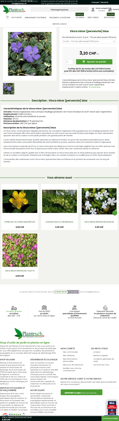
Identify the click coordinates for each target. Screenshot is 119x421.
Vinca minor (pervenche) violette (20, 271)
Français (95, 2)
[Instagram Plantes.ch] (99, 392)
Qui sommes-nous (101, 365)
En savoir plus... (95, 87)
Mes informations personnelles (70, 360)
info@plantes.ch (19, 3)
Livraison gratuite (14, 311)
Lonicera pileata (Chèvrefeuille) (59, 222)
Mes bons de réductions (73, 365)
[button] (14, 17)
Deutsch (104, 2)
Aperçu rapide (17, 215)
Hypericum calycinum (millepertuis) (19, 222)
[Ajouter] (74, 60)
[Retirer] (74, 63)
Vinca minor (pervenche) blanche (99, 222)
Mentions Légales (100, 355)
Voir (26, 215)
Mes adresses (69, 355)
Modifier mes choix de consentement (72, 369)
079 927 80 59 (26, 1)
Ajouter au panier (94, 61)
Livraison (97, 352)
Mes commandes (70, 352)
